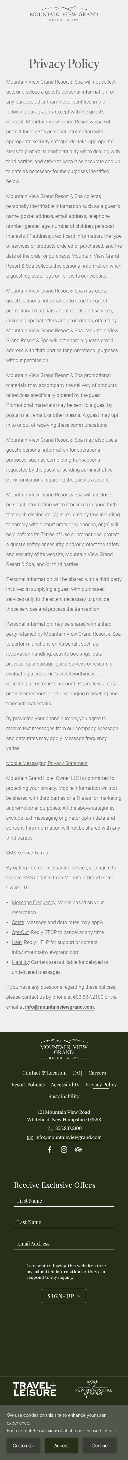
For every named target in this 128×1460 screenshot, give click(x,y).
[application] (64, 1432)
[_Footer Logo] (64, 1050)
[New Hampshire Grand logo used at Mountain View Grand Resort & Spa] (93, 1389)
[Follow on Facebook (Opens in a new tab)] (49, 1149)
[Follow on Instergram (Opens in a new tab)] (64, 1149)
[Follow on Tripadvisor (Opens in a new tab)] (78, 1149)
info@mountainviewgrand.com (59, 1007)
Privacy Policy (64, 64)
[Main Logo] (64, 14)
